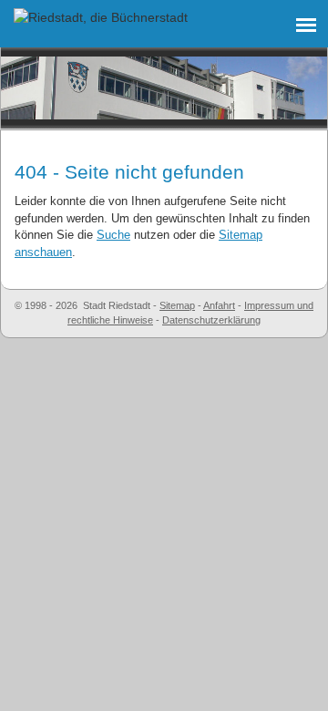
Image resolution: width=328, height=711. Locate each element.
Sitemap (177, 305)
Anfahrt (219, 305)
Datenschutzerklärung (211, 319)
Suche (113, 235)
